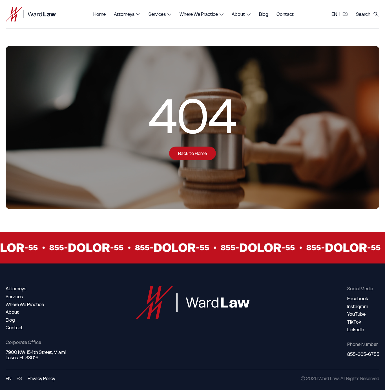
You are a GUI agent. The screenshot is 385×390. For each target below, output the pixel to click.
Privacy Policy (41, 379)
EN (334, 14)
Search (363, 14)
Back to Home (192, 153)
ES (345, 14)
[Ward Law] (31, 14)
